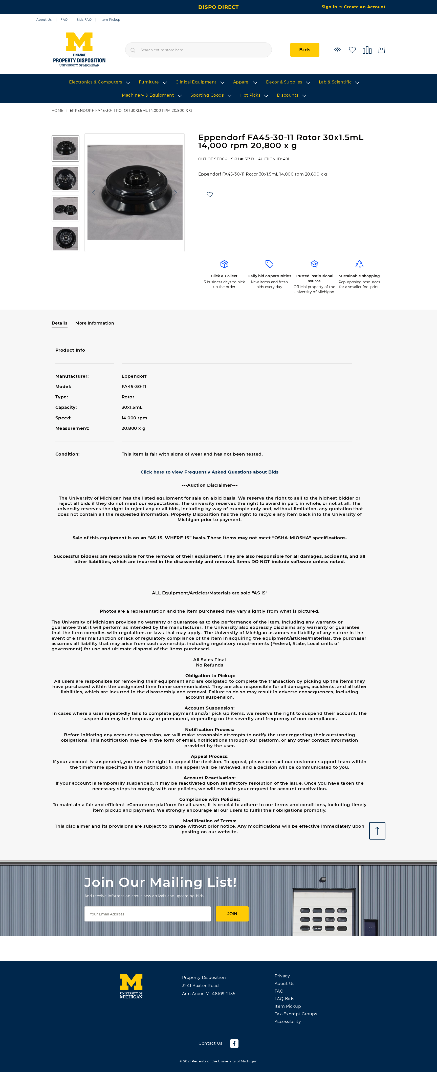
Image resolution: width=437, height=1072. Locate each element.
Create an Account (364, 7)
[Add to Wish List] (209, 194)
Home (57, 111)
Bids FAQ (84, 20)
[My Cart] (381, 50)
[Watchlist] (338, 49)
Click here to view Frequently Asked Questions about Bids (210, 472)
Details (59, 323)
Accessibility (288, 1021)
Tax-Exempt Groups (296, 1014)
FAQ (64, 20)
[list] (218, 89)
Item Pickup (110, 20)
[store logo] (79, 49)
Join (232, 913)
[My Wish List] (352, 49)
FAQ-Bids (284, 998)
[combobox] (198, 49)
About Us (44, 20)
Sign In (330, 7)
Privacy (282, 976)
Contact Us (211, 1043)
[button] (92, 193)
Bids (305, 50)
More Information (94, 323)
